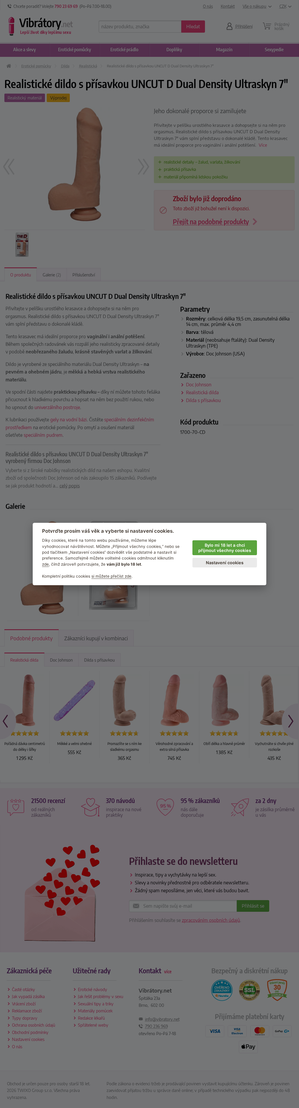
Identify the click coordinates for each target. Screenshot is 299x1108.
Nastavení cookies (225, 562)
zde (45, 564)
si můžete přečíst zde (111, 576)
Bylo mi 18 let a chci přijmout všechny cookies (224, 548)
